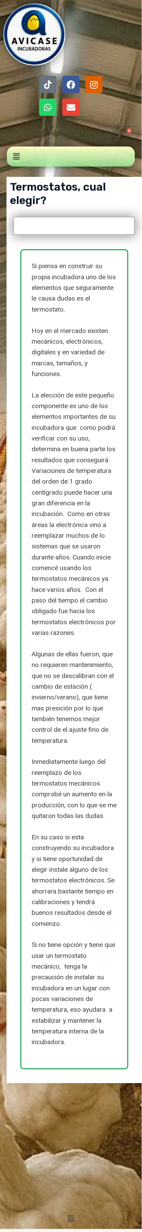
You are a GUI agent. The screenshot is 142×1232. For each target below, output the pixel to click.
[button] (16, 156)
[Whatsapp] (47, 107)
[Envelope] (70, 107)
